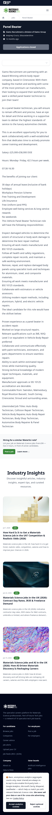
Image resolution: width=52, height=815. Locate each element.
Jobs (13, 17)
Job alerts (7, 745)
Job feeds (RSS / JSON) (12, 754)
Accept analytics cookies (16, 805)
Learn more (23, 451)
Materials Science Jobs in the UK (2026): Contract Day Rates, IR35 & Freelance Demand (25, 600)
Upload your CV (9, 749)
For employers (34, 736)
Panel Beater (27, 17)
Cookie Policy (18, 798)
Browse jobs (8, 731)
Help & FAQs (8, 770)
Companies (7, 736)
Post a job (9, 451)
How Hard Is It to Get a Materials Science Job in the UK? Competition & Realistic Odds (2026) (24, 535)
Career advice (9, 740)
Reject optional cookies (36, 805)
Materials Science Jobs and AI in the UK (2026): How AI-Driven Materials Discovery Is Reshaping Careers (25, 665)
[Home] (3, 17)
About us (7, 765)
